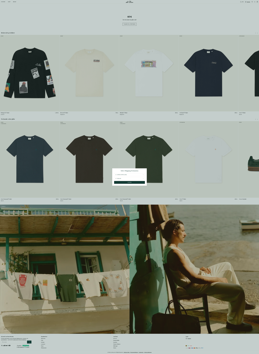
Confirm (129, 182)
